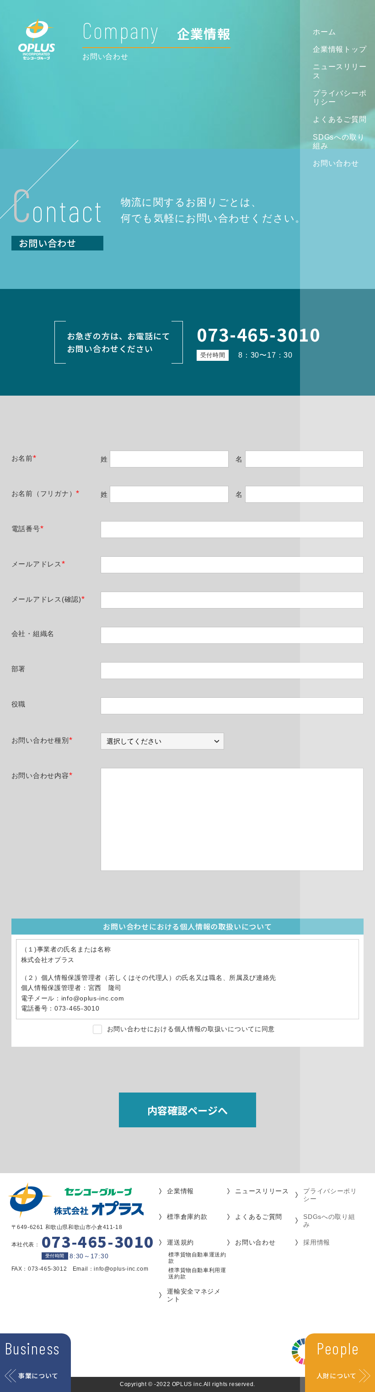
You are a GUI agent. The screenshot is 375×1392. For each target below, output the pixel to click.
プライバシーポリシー (340, 97)
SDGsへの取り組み (338, 141)
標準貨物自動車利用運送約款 (197, 1273)
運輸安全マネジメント (194, 1295)
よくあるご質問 (340, 119)
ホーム (324, 32)
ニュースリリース (340, 71)
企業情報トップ (340, 49)
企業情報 (180, 1191)
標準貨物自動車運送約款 (197, 1257)
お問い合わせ (336, 163)
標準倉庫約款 (187, 1216)
